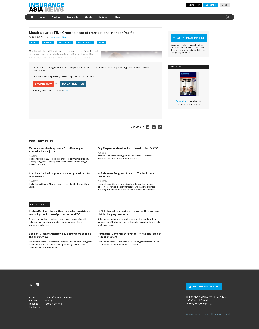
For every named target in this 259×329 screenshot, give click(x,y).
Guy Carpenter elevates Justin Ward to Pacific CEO (128, 148)
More (117, 17)
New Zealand (65, 42)
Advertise (34, 301)
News (42, 17)
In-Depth (103, 17)
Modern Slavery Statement (59, 297)
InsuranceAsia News (58, 37)
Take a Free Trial (73, 83)
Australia (47, 42)
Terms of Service (53, 304)
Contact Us (34, 307)
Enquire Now (43, 83)
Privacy (48, 301)
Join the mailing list (190, 38)
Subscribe (211, 5)
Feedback (34, 304)
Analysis (56, 17)
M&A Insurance (84, 42)
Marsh (101, 42)
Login (225, 5)
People (34, 42)
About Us (33, 297)
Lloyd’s (88, 17)
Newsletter (194, 5)
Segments (72, 17)
